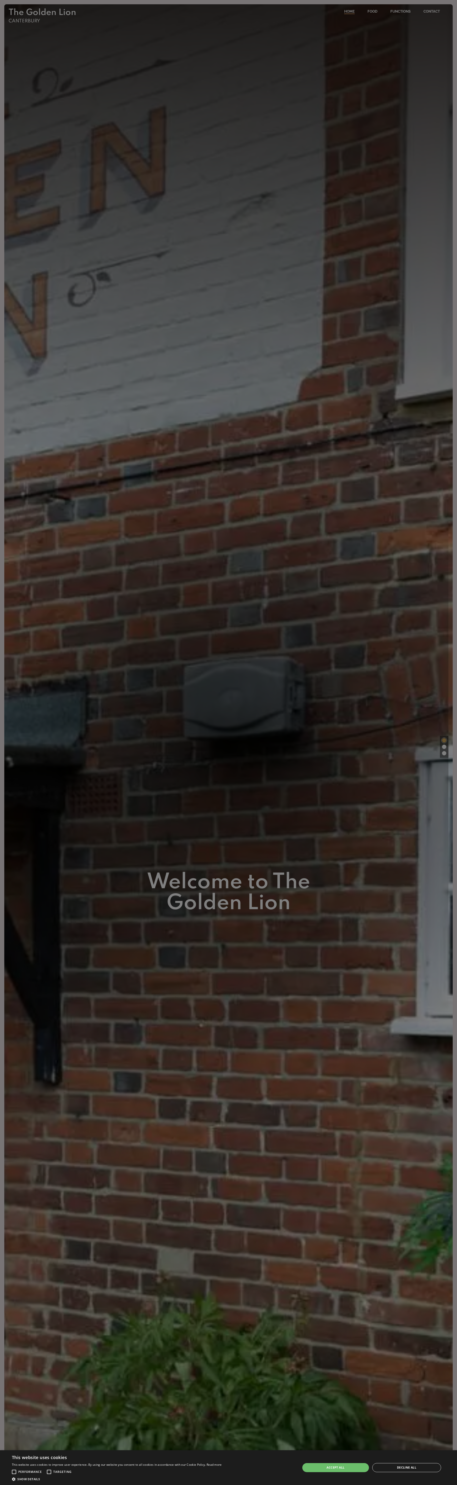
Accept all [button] (335, 1467)
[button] (14, 1472)
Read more (214, 1465)
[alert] (228, 1467)
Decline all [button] (406, 1467)
